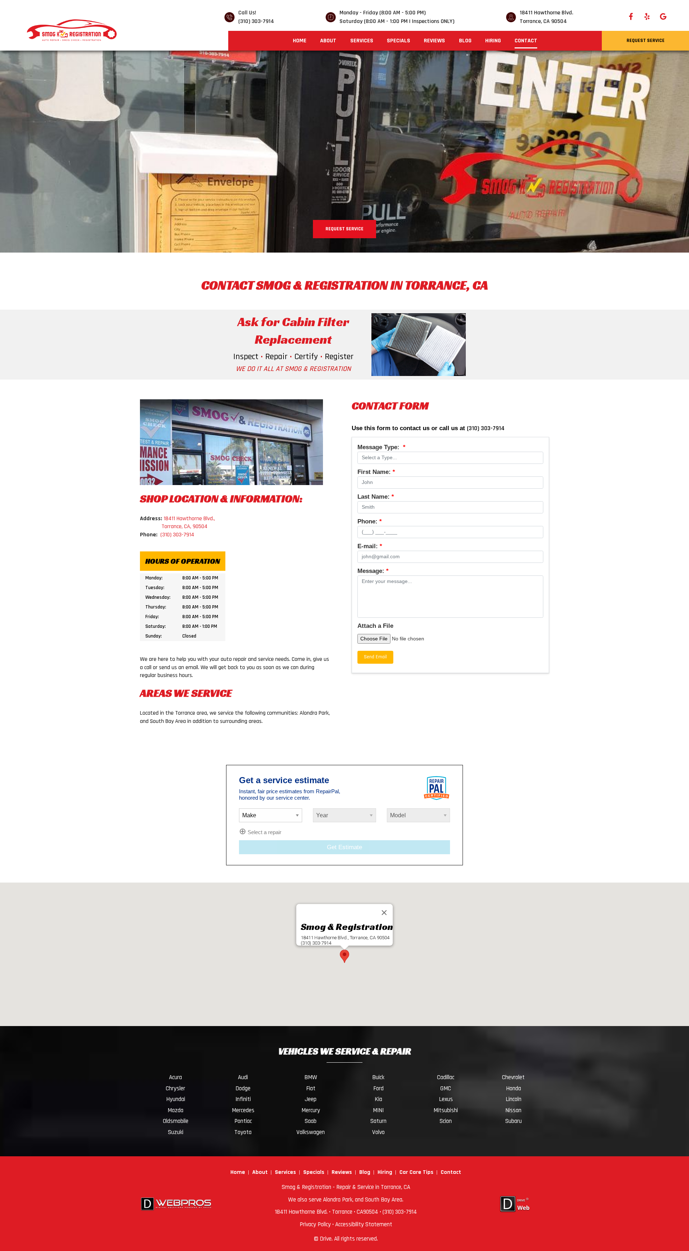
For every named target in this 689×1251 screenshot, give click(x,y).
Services (361, 40)
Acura (175, 1077)
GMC (445, 1088)
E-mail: (369, 546)
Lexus (446, 1099)
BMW (310, 1077)
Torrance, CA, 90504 (184, 526)
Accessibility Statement (363, 1224)
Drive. (326, 1239)
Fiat (310, 1088)
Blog (465, 40)
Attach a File (375, 625)
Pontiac (243, 1121)
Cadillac (445, 1077)
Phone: (369, 521)
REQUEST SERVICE (344, 229)
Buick (378, 1077)
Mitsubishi (445, 1110)
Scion (446, 1121)
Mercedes (243, 1110)
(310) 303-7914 (256, 21)
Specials (398, 40)
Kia (378, 1099)
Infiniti (243, 1099)
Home (299, 40)
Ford (378, 1088)
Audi (243, 1077)
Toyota (243, 1132)
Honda (513, 1088)
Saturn (378, 1121)
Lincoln (513, 1099)
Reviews (434, 40)
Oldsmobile (175, 1121)
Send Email (375, 657)
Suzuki (175, 1132)
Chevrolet (513, 1077)
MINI (378, 1110)
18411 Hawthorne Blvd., (189, 518)
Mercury (310, 1110)
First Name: (376, 472)
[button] (344, 956)
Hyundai (175, 1099)
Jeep (311, 1099)
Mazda (175, 1110)
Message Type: (381, 447)
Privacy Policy (315, 1224)
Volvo (378, 1132)
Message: (373, 571)
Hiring (493, 40)
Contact (526, 40)
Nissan (513, 1110)
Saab (311, 1121)
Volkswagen (310, 1132)
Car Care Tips (416, 1172)
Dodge (242, 1088)
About (328, 40)
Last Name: (375, 496)
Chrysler (175, 1088)
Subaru (513, 1121)
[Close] (384, 912)
